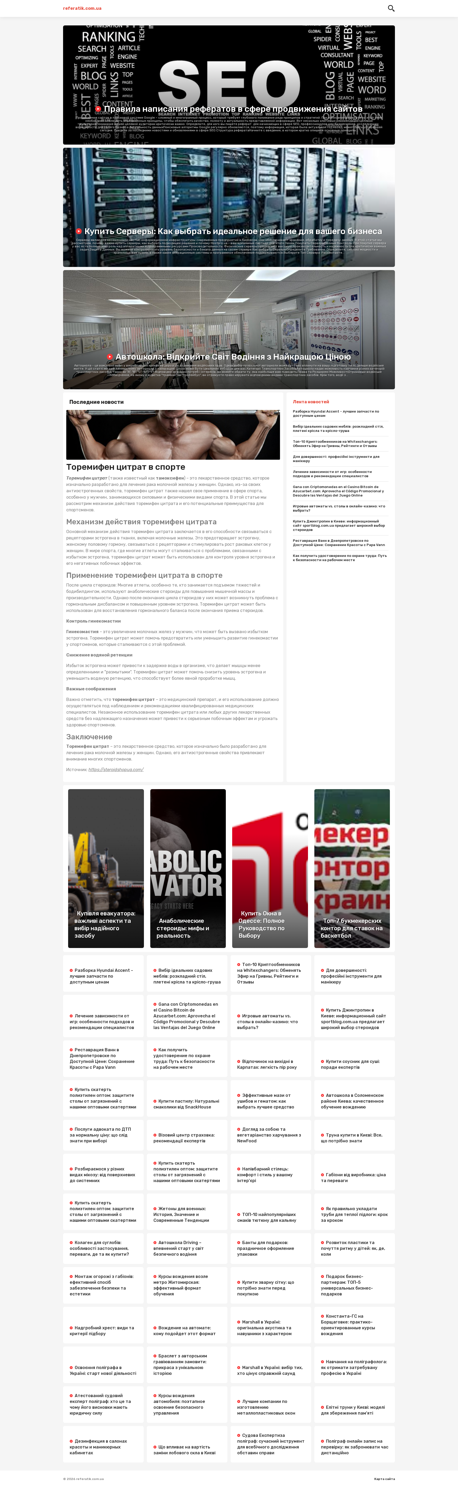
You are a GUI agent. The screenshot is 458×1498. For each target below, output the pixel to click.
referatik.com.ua (82, 8)
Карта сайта (384, 1479)
